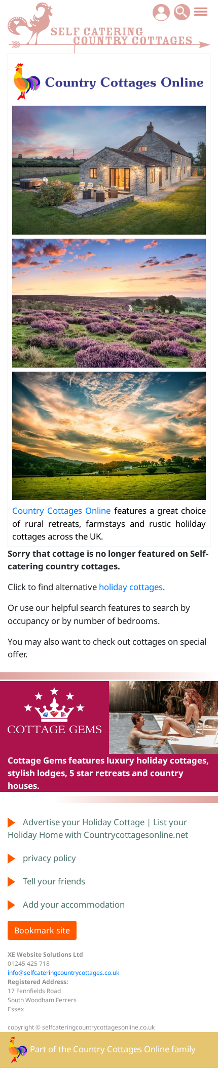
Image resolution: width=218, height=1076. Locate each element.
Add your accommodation (74, 904)
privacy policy (49, 858)
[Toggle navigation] (200, 11)
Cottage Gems (37, 760)
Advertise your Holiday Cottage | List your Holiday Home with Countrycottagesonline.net (98, 828)
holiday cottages (131, 587)
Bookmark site (42, 930)
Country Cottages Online (61, 510)
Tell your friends (54, 881)
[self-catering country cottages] (109, 26)
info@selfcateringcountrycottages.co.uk (63, 972)
